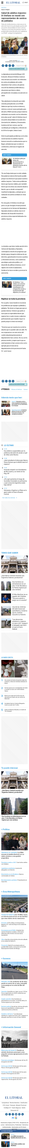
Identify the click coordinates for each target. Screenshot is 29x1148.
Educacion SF (14, 1110)
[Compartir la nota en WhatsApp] (9, 65)
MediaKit (14, 1129)
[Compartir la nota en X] (6, 65)
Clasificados (23, 1102)
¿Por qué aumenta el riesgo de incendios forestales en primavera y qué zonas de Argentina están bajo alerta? (15, 481)
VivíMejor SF (7, 1108)
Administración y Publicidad (13, 1125)
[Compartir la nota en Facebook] (3, 65)
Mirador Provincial (21, 1105)
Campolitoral (5, 1102)
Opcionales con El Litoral (19, 1127)
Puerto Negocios (16, 1108)
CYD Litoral (6, 1105)
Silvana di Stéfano (16, 389)
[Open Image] (4, 39)
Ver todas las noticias (8, 497)
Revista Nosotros (14, 1102)
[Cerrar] (25, 69)
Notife (23, 1108)
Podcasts (12, 1105)
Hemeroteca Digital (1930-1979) (10, 1122)
